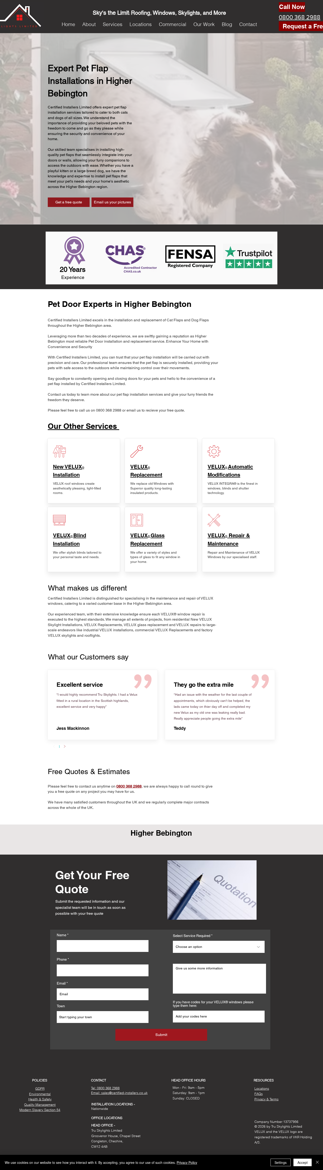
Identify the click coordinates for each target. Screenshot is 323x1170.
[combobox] (102, 1017)
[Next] (64, 746)
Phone (62, 959)
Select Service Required (191, 935)
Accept (302, 1162)
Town (61, 1006)
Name (61, 935)
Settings (281, 1162)
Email (61, 983)
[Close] (317, 1162)
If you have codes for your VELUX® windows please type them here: (213, 1003)
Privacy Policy (187, 1162)
